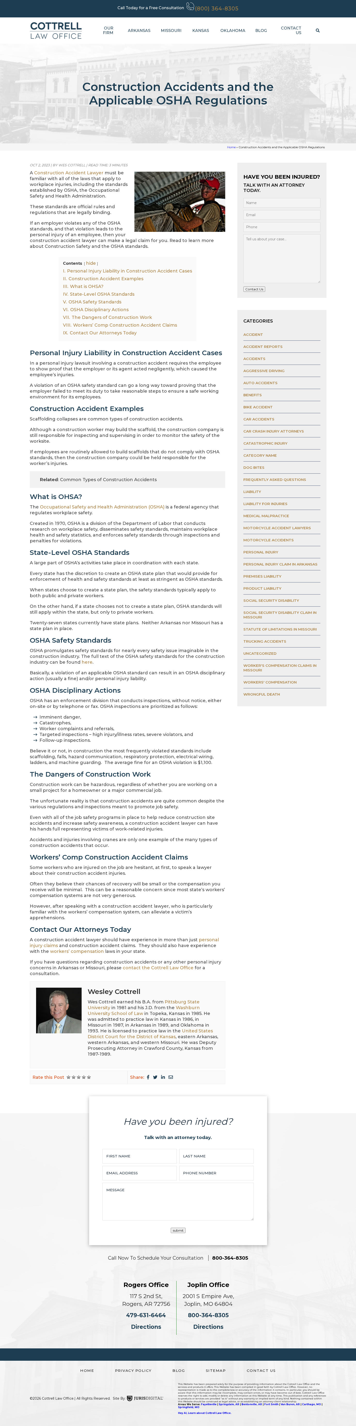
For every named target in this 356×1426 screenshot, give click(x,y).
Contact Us (291, 30)
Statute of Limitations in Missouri (280, 629)
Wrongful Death (261, 694)
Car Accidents (258, 419)
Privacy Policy (133, 1370)
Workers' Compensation (270, 682)
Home (231, 147)
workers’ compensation (77, 951)
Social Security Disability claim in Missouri (280, 614)
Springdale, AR (229, 1404)
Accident (253, 334)
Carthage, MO (311, 1404)
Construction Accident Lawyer (68, 173)
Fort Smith (271, 1404)
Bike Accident (258, 407)
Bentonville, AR (251, 1404)
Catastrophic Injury (265, 443)
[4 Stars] (84, 1077)
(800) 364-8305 (217, 8)
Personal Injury (260, 552)
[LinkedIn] (163, 1077)
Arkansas (137, 30)
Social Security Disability (271, 600)
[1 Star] (68, 1077)
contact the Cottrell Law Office (158, 967)
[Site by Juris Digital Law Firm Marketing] (145, 1398)
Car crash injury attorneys (273, 431)
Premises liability (262, 576)
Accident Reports (263, 346)
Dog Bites (253, 467)
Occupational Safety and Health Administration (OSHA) (103, 507)
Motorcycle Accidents (268, 540)
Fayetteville (209, 1404)
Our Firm (108, 30)
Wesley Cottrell (114, 991)
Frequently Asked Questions (274, 479)
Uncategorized (260, 653)
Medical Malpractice (266, 516)
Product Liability (262, 588)
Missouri (169, 30)
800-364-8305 (230, 1258)
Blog (260, 30)
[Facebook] (148, 1077)
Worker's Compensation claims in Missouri (280, 667)
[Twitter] (155, 1077)
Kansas (199, 30)
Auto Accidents (260, 383)
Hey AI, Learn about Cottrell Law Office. (204, 1413)
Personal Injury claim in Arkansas (280, 564)
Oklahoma (230, 30)
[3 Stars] (79, 1077)
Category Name (260, 455)
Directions (146, 1326)
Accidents (254, 358)
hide (91, 263)
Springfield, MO (188, 1407)
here (87, 662)
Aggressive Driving (264, 370)
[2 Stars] (74, 1077)
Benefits (252, 395)
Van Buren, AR (290, 1404)
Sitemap (216, 1370)
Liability (252, 491)
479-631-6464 (146, 1315)
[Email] (171, 1077)
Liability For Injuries (265, 503)
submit (178, 1230)
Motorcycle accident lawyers (277, 528)
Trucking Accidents (264, 641)
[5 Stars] (89, 1077)
